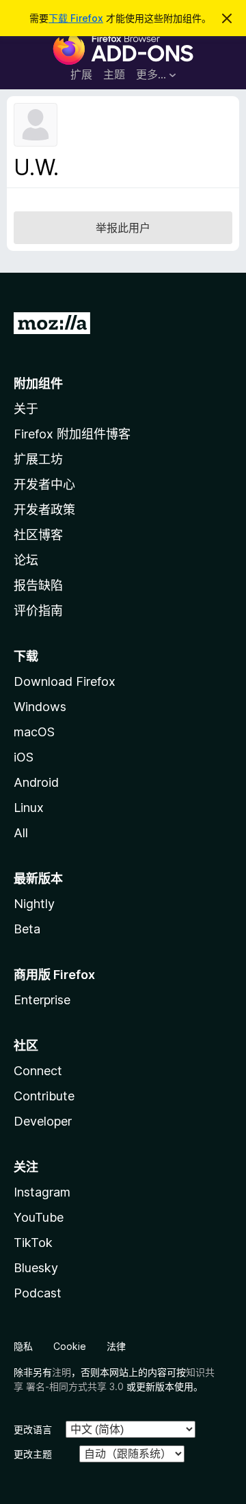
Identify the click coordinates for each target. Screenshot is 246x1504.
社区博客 (38, 535)
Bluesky (36, 1268)
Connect (38, 1071)
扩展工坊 (38, 459)
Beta (27, 929)
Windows (40, 707)
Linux (29, 807)
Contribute (44, 1096)
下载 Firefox (76, 18)
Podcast (38, 1293)
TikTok (33, 1242)
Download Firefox (64, 681)
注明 (61, 1372)
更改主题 (33, 1454)
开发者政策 (44, 509)
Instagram (42, 1192)
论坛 (26, 560)
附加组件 (38, 383)
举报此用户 (123, 228)
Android (36, 782)
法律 (116, 1346)
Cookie (69, 1346)
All (21, 833)
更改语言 (33, 1429)
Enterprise (42, 1000)
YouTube (39, 1217)
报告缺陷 (38, 585)
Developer (43, 1121)
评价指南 (38, 610)
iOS (23, 757)
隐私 (23, 1346)
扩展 (81, 74)
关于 (26, 409)
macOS (34, 732)
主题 (114, 74)
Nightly (34, 904)
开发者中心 (44, 484)
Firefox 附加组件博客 (72, 434)
